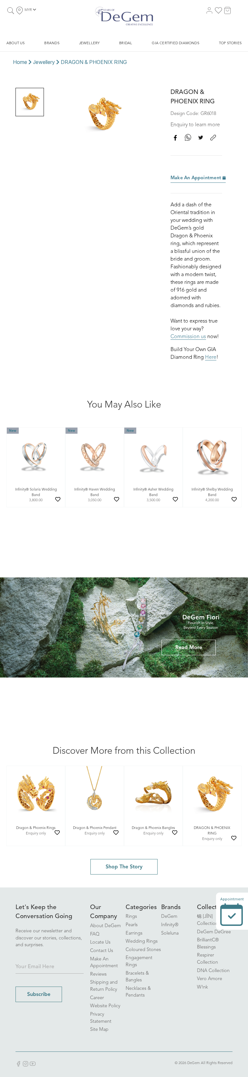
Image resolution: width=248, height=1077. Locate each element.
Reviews (98, 974)
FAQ (94, 934)
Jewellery (44, 62)
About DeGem (105, 926)
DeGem (169, 916)
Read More (188, 647)
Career (97, 998)
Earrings (134, 933)
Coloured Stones (143, 950)
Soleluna (170, 933)
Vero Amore (209, 979)
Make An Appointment (196, 178)
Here (210, 357)
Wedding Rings (142, 941)
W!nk (202, 987)
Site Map (99, 1029)
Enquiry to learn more (195, 125)
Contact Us (101, 950)
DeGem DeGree (214, 932)
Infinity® (170, 925)
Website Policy (105, 1006)
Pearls (132, 925)
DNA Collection (213, 970)
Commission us (188, 336)
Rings (131, 916)
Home (20, 62)
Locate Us (100, 942)
